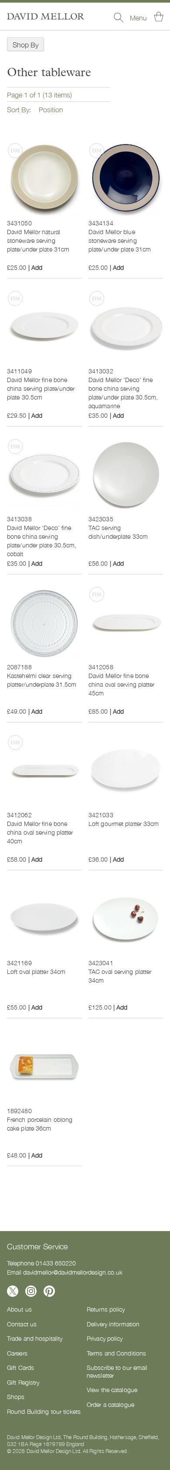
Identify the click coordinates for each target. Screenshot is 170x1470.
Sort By (18, 109)
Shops (16, 1396)
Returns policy (106, 1309)
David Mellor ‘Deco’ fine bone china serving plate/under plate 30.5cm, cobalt (42, 540)
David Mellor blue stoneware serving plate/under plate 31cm (119, 240)
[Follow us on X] (12, 1291)
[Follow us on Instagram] (31, 1291)
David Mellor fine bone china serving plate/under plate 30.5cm (41, 388)
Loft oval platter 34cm (36, 971)
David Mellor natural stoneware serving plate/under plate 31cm (38, 240)
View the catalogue (112, 1389)
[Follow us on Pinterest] (49, 1291)
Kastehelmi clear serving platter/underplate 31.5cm (42, 679)
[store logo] (45, 16)
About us (19, 1309)
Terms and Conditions (116, 1353)
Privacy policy (105, 1338)
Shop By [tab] (25, 44)
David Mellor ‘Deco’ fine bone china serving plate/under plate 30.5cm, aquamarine (123, 392)
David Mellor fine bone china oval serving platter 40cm (40, 832)
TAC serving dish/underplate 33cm (118, 531)
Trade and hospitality (34, 1338)
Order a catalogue (110, 1404)
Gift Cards (20, 1367)
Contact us (22, 1323)
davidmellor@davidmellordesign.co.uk (72, 1272)
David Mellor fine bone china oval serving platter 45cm (121, 684)
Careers (17, 1353)
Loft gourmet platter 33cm (123, 823)
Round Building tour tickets (44, 1411)
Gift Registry (23, 1382)
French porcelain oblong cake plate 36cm (39, 1123)
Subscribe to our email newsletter (117, 1371)
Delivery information (113, 1323)
